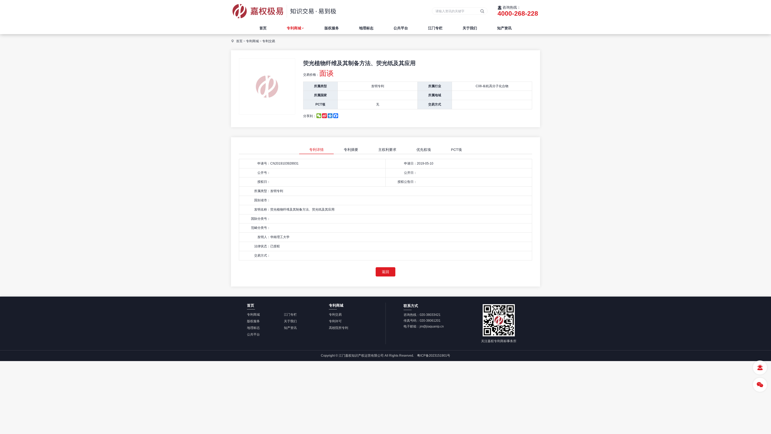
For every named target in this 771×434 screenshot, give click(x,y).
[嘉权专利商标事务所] (284, 21)
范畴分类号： (260, 227)
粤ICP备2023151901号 (433, 355)
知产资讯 (504, 28)
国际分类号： (260, 218)
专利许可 (335, 321)
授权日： (263, 181)
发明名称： (262, 209)
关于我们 (470, 28)
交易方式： (262, 255)
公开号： (263, 172)
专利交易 (268, 41)
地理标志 (366, 28)
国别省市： (262, 200)
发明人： (263, 237)
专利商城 (294, 28)
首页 (263, 28)
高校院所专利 (338, 328)
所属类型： (262, 191)
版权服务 (331, 28)
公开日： (410, 172)
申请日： (410, 163)
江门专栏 (435, 28)
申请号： (263, 163)
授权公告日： (407, 181)
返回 (385, 272)
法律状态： (262, 246)
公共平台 (401, 28)
